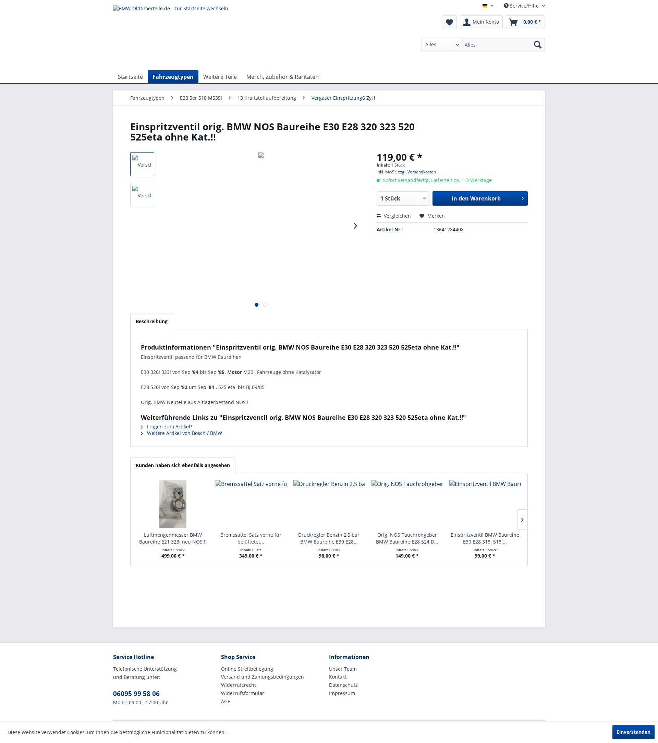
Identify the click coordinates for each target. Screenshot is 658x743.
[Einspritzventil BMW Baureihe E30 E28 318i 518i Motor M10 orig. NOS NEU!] (485, 504)
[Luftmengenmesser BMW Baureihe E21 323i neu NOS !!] (173, 504)
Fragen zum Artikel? (169, 426)
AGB (226, 701)
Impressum (342, 693)
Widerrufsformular (242, 693)
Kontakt (337, 676)
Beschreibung (152, 321)
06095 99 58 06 (136, 693)
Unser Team (343, 669)
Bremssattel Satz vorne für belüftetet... (250, 538)
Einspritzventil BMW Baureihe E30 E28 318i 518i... (485, 538)
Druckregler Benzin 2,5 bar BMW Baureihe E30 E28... (329, 538)
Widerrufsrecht (238, 685)
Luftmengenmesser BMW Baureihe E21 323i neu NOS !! (173, 538)
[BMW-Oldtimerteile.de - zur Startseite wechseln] (170, 36)
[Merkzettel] (449, 22)
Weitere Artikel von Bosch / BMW (184, 433)
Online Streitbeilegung (247, 669)
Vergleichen (396, 215)
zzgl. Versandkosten (417, 172)
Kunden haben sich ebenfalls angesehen (183, 465)
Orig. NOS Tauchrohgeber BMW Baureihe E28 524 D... (407, 538)
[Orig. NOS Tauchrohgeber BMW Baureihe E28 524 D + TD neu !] (407, 504)
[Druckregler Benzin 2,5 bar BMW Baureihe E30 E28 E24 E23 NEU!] (329, 504)
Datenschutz (343, 685)
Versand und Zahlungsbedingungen (262, 676)
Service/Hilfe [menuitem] (524, 5)
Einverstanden (633, 732)
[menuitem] (483, 44)
